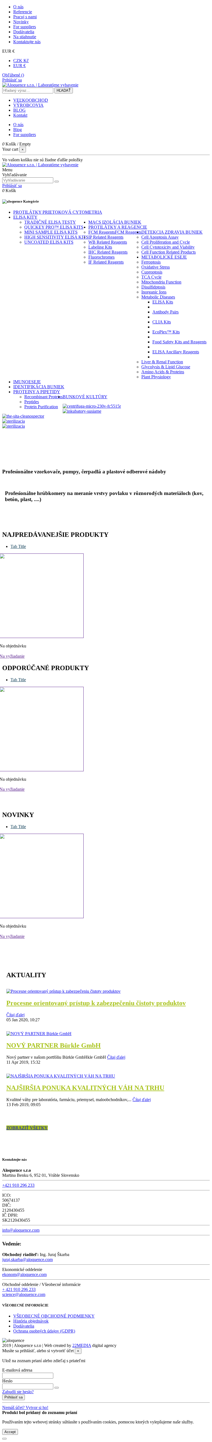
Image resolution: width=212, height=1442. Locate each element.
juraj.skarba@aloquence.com (27, 1259)
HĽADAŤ (64, 90)
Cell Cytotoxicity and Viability (168, 247)
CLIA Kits (161, 322)
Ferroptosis (151, 262)
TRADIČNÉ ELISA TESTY (50, 222)
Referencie (22, 11)
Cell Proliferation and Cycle (165, 242)
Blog (17, 129)
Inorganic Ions (153, 292)
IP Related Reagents (105, 237)
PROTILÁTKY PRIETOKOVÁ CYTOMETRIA (57, 212)
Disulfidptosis (153, 287)
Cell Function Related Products (168, 252)
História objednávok (31, 1321)
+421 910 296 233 (18, 1185)
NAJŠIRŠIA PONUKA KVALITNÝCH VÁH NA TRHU (85, 1087)
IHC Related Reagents (108, 252)
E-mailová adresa (17, 1370)
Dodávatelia (23, 31)
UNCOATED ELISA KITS (48, 242)
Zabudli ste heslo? (18, 1391)
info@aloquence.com (20, 1230)
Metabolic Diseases (158, 297)
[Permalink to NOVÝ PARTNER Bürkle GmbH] (38, 1033)
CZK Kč (21, 60)
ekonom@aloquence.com (24, 1274)
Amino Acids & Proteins (162, 371)
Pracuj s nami (25, 16)
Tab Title (18, 546)
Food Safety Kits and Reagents (179, 342)
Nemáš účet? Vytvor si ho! (25, 1407)
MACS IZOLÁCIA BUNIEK (114, 222)
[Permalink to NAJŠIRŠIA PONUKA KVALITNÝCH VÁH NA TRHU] (60, 1076)
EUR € (19, 65)
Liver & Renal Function (162, 361)
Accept (10, 1432)
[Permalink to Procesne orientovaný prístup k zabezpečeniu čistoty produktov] (63, 991)
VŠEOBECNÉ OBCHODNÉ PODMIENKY (54, 1316)
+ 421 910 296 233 (19, 1289)
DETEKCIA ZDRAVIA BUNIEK (172, 232)
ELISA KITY (25, 217)
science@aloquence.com (23, 1294)
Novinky (21, 21)
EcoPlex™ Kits (166, 332)
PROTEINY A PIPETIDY (36, 391)
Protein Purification (41, 406)
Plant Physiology (156, 376)
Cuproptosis (151, 272)
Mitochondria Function (161, 282)
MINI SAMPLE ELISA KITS (51, 232)
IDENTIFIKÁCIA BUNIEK (38, 386)
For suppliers (24, 26)
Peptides (31, 401)
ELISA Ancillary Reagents (175, 351)
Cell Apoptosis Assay (160, 237)
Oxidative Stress (155, 267)
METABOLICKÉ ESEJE (164, 257)
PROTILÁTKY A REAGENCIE (117, 227)
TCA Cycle (151, 277)
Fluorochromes (101, 257)
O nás (18, 6)
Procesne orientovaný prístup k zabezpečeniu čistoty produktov (96, 1003)
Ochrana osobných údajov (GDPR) (44, 1331)
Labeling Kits (100, 247)
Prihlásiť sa (13, 1397)
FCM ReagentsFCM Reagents (114, 232)
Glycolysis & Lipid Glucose (165, 366)
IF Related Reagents (106, 262)
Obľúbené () (13, 75)
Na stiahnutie (24, 36)
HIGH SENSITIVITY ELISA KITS (56, 237)
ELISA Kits (162, 302)
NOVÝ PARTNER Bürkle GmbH (53, 1045)
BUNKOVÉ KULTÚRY (85, 396)
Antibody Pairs (165, 312)
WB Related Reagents (107, 242)
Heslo (7, 1381)
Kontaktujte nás (27, 41)
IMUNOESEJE (27, 381)
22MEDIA (81, 1345)
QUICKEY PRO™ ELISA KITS (53, 227)
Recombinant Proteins (43, 396)
